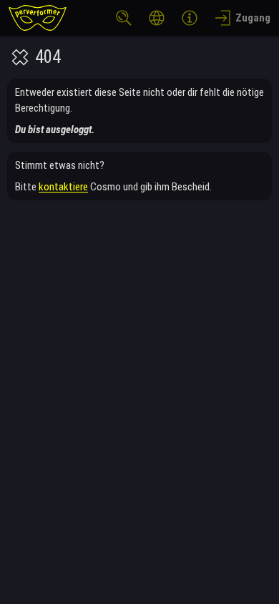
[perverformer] (37, 18)
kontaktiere (63, 186)
